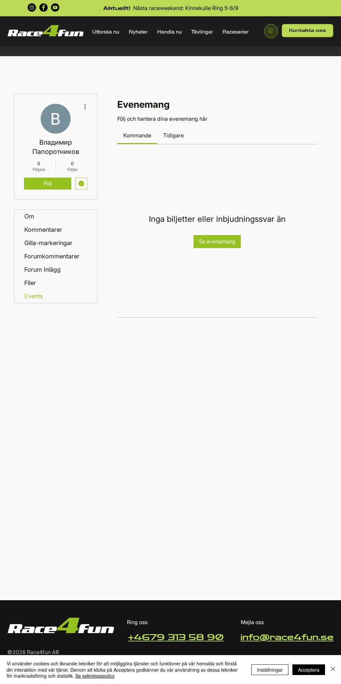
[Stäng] (333, 669)
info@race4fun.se (287, 637)
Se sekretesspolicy (95, 675)
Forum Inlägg (42, 269)
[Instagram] (32, 7)
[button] (106, 31)
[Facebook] (43, 7)
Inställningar (270, 669)
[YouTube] (55, 7)
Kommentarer (43, 229)
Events (33, 296)
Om (29, 216)
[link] (137, 135)
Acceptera (308, 669)
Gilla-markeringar (48, 242)
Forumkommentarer (52, 256)
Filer (30, 282)
